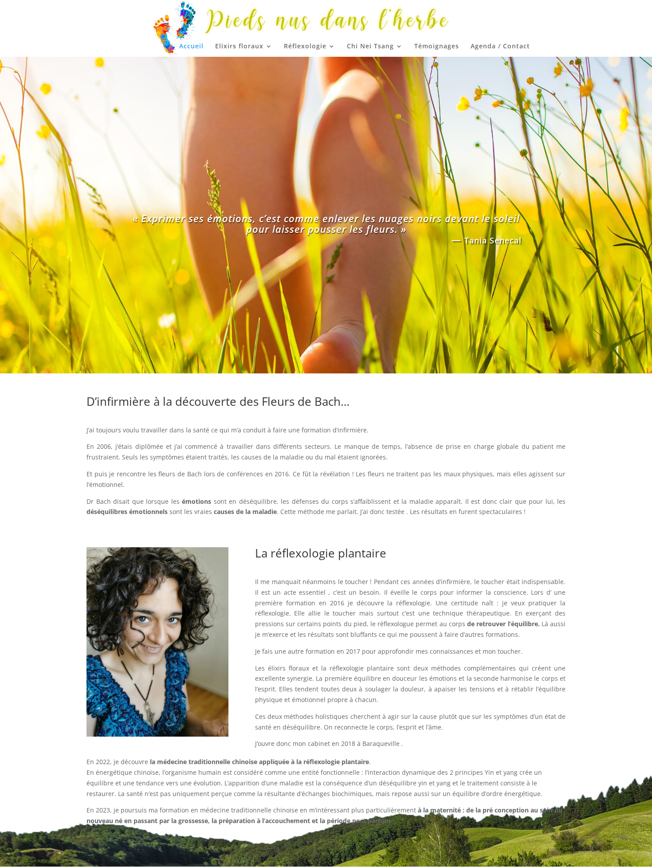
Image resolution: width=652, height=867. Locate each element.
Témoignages (436, 46)
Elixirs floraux (239, 46)
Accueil (191, 46)
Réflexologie (305, 46)
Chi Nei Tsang (370, 46)
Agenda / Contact (500, 46)
